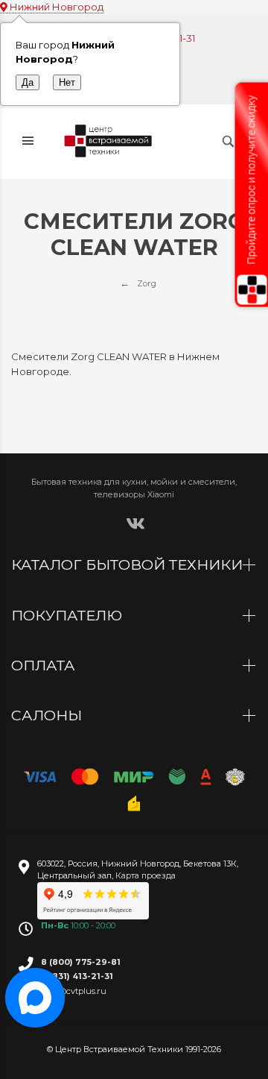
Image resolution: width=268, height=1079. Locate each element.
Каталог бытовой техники (128, 564)
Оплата (45, 665)
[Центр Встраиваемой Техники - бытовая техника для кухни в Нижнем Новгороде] (109, 141)
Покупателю (68, 615)
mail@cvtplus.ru (73, 991)
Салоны (48, 715)
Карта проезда (145, 875)
